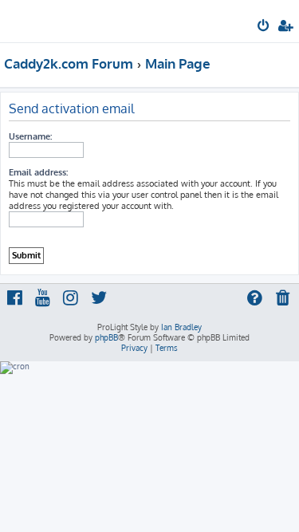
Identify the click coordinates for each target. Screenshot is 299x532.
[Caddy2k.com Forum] (38, 20)
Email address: (38, 172)
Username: (30, 136)
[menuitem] (264, 27)
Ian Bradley (181, 327)
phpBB (106, 337)
